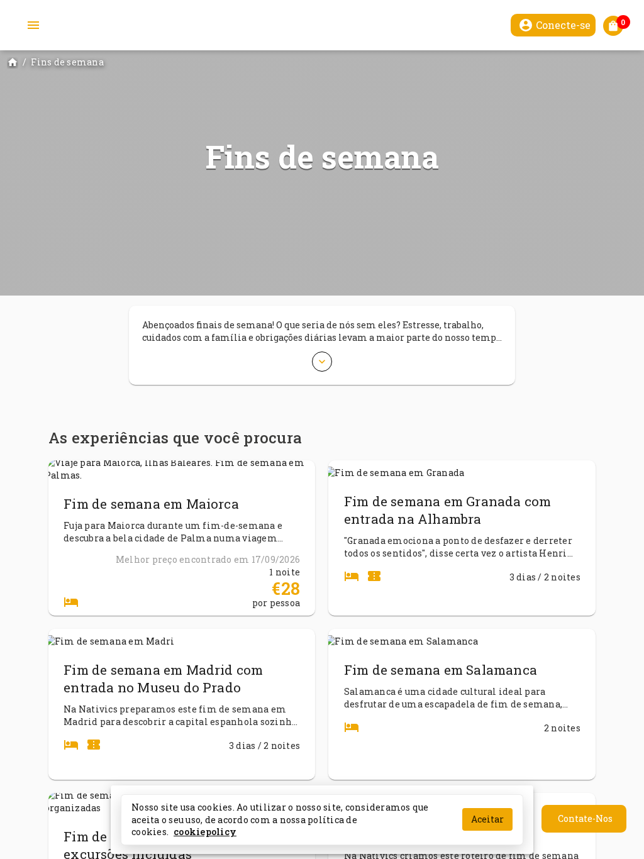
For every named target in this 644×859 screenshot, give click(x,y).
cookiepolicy (205, 832)
